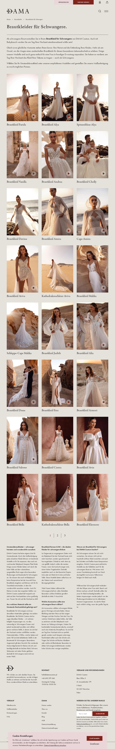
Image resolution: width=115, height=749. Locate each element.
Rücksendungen (12, 713)
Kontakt (44, 713)
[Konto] (100, 2)
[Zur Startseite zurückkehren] (18, 11)
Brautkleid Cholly (86, 182)
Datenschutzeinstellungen (50, 728)
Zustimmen (95, 738)
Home (9, 19)
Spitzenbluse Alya (86, 125)
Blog (43, 717)
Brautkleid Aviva (16, 296)
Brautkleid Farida (16, 125)
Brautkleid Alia (85, 353)
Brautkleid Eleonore (88, 525)
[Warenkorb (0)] (107, 2)
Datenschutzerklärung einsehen (55, 745)
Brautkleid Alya (50, 125)
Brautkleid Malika (86, 296)
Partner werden (83, 2)
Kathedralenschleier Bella (55, 525)
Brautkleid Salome (17, 468)
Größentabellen (12, 709)
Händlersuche (64, 2)
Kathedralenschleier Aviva (56, 296)
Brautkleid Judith (51, 353)
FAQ (8, 717)
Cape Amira (83, 239)
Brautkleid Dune (16, 410)
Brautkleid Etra (50, 410)
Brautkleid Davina (17, 239)
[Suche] (99, 11)
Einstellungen (94, 744)
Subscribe (100, 714)
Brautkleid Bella (15, 525)
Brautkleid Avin (85, 468)
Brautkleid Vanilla (16, 182)
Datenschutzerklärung (49, 724)
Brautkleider (18, 19)
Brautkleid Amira (51, 239)
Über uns (45, 709)
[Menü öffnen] (106, 11)
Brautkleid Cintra (51, 468)
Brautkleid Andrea (52, 182)
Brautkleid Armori (87, 410)
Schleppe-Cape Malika (19, 353)
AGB (43, 720)
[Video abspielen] (33, 116)
